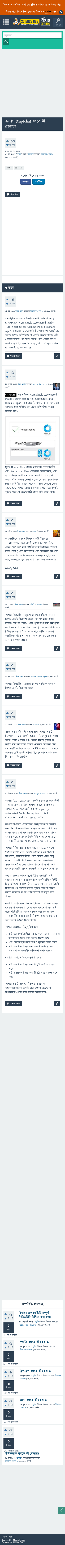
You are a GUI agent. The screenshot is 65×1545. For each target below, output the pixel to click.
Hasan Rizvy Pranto (27, 1324)
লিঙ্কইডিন (38, 181)
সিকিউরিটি (18, 168)
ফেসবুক (26, 181)
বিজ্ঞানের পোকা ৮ (26, 1349)
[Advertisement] (32, 83)
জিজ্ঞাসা (31, 154)
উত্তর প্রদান (19, 311)
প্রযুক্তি (19, 154)
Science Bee (18, 1542)
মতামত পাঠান (8, 1537)
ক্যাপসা (9, 168)
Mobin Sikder (19, 1540)
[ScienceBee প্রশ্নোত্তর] (31, 21)
